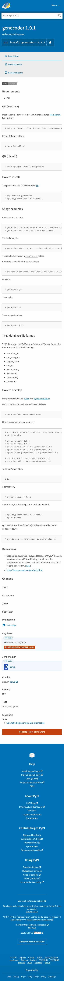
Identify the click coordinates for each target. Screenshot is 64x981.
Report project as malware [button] (32, 731)
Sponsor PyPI (32, 846)
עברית (30, 962)
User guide (31, 778)
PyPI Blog (30, 803)
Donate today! (32, 911)
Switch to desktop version (32, 941)
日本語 (39, 957)
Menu (54, 5)
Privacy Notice (31, 878)
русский (21, 962)
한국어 (47, 962)
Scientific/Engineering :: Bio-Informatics (25, 722)
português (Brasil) (51, 957)
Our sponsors (32, 818)
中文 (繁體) (54, 960)
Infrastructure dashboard (30, 807)
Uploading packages (30, 775)
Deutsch (33, 960)
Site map (32, 927)
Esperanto (38, 962)
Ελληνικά (24, 960)
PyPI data (8, 638)
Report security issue (32, 871)
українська (14, 960)
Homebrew (55, 114)
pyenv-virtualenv (42, 398)
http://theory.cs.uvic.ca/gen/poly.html (24, 570)
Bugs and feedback (32, 835)
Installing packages (31, 771)
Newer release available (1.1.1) (19, 647)
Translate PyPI (31, 842)
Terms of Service (31, 867)
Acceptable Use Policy (30, 882)
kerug (12, 681)
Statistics (32, 810)
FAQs (32, 786)
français (31, 957)
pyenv (26, 398)
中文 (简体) (43, 960)
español (23, 957)
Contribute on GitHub (31, 839)
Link (28, 566)
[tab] (32, 56)
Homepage (11, 625)
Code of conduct (30, 874)
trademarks (16, 919)
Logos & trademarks (32, 814)
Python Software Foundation (39, 919)
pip (36, 185)
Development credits (31, 850)
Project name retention (31, 782)
